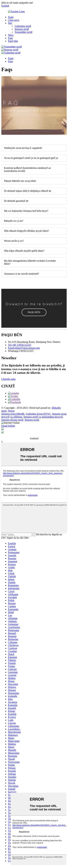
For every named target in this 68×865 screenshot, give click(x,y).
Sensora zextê (22, 29)
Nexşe (11, 410)
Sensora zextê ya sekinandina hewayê (43, 416)
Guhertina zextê (23, 26)
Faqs (10, 38)
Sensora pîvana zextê (12, 419)
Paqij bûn (13, 41)
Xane (11, 17)
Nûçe (11, 35)
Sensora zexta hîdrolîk (12, 413)
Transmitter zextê (23, 32)
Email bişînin (8, 425)
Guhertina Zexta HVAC (38, 413)
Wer (10, 23)
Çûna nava (13, 20)
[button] (34, 312)
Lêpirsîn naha (8, 379)
